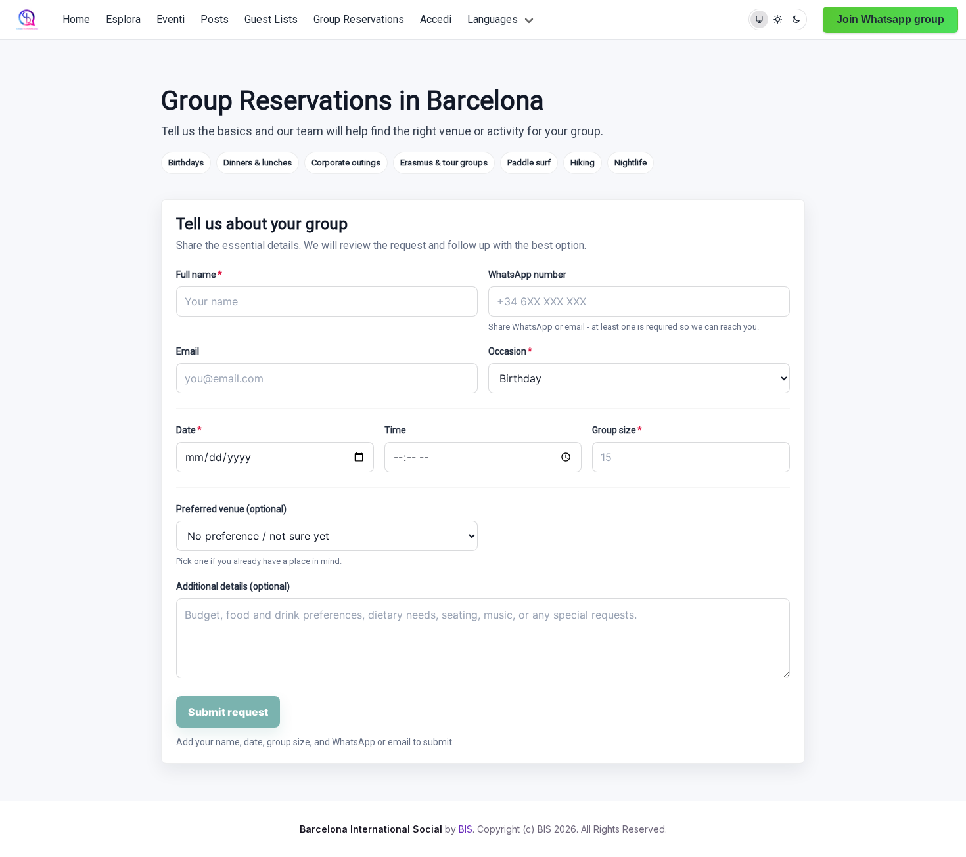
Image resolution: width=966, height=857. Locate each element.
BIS (465, 829)
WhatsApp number (527, 274)
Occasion (510, 351)
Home (76, 19)
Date (189, 430)
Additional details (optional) (233, 586)
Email (187, 351)
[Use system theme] (759, 19)
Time (395, 430)
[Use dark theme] (796, 19)
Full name (199, 274)
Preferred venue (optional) (231, 509)
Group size (617, 430)
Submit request (228, 711)
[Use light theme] (778, 19)
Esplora (123, 19)
